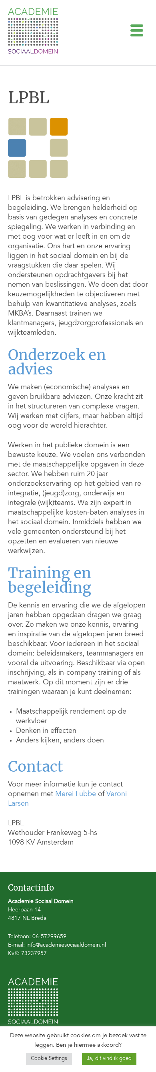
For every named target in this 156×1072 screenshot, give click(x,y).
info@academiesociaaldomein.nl (66, 945)
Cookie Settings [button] (49, 1059)
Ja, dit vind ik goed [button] (109, 1059)
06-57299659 (49, 937)
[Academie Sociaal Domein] (33, 52)
